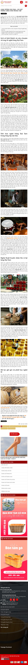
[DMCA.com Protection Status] (5, 659)
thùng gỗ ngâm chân (17, 417)
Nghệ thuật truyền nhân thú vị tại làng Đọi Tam (12, 32)
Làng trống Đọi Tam (6, 426)
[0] (22, 3)
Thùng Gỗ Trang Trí (6, 473)
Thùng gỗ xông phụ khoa (8, 479)
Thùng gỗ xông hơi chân (8, 482)
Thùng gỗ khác (5, 485)
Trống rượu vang (6, 488)
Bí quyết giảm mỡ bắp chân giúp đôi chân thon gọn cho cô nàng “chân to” (13, 458)
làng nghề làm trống (11, 428)
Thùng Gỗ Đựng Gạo (6, 476)
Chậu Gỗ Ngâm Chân (6, 467)
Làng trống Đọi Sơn (4, 428)
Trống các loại (5, 491)
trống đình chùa (16, 73)
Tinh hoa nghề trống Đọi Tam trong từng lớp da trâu (13, 31)
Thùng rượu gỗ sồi (6, 470)
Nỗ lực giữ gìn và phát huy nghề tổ (9, 34)
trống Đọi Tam (24, 426)
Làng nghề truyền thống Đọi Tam (15, 426)
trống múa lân (24, 73)
